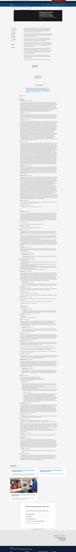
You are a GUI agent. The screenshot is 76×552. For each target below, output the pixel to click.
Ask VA (46, 89)
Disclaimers (54, 551)
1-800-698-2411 (63, 540)
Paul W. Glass (22, 353)
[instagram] (61, 535)
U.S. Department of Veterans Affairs (25, 549)
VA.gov (11, 551)
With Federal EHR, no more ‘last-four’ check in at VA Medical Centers (23, 495)
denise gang (22, 211)
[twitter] (56, 535)
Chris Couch (22, 204)
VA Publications (27, 551)
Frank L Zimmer (22, 271)
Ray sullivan (22, 418)
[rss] (58, 535)
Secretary (36, 77)
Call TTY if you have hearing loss (36, 521)
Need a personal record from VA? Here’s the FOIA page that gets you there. (51, 471)
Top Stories (13, 47)
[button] (65, 4)
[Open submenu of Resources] (50, 4)
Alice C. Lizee (22, 119)
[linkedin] (63, 535)
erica (21, 141)
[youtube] (54, 535)
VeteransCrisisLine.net (36, 523)
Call (31, 514)
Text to (28, 516)
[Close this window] (54, 504)
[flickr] (65, 535)
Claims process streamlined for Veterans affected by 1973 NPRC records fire (23, 471)
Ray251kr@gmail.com (23, 431)
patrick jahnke (22, 414)
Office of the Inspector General (43, 551)
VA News (39, 77)
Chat (32, 518)
